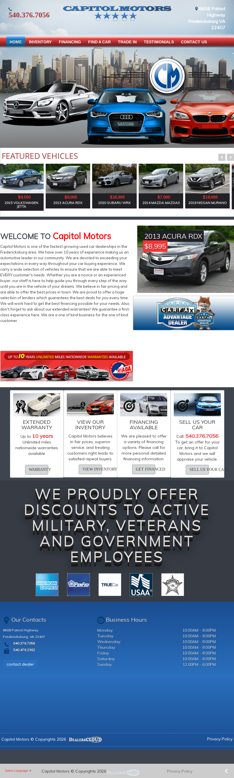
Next (230, 157)
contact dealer (20, 664)
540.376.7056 (29, 15)
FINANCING (70, 42)
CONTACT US (194, 42)
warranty (38, 469)
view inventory (92, 469)
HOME (16, 42)
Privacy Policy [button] (179, 771)
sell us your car (199, 469)
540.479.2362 (24, 650)
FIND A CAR (99, 42)
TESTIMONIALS (159, 42)
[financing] (66, 366)
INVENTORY (40, 42)
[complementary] (217, 761)
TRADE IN (127, 42)
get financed (145, 469)
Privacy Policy (220, 738)
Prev (221, 157)
